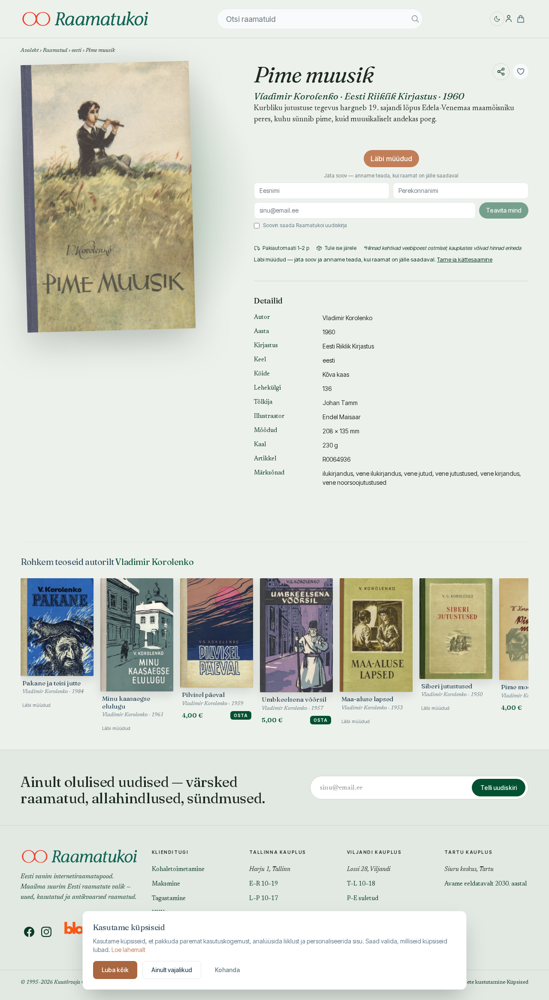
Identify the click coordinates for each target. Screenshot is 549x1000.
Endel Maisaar (342, 416)
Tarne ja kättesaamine (464, 259)
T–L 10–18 (361, 884)
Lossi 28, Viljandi (368, 870)
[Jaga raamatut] (501, 71)
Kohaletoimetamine (178, 870)
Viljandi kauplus (374, 852)
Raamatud (55, 50)
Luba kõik (115, 969)
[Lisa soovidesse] (520, 71)
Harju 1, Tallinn (269, 870)
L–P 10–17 (263, 899)
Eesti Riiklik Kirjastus (390, 96)
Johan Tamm (340, 402)
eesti (76, 50)
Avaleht (30, 50)
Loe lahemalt (128, 949)
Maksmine (166, 884)
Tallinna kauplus (277, 852)
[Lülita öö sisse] (497, 19)
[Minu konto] (508, 19)
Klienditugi (170, 852)
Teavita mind (504, 210)
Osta (241, 715)
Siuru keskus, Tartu (469, 870)
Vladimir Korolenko (296, 96)
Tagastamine (169, 899)
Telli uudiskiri (498, 787)
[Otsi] (415, 19)
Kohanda (227, 969)
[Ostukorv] (520, 19)
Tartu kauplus (468, 852)
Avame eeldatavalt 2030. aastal (485, 884)
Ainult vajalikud (171, 969)
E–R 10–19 (263, 884)
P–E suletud (362, 899)
